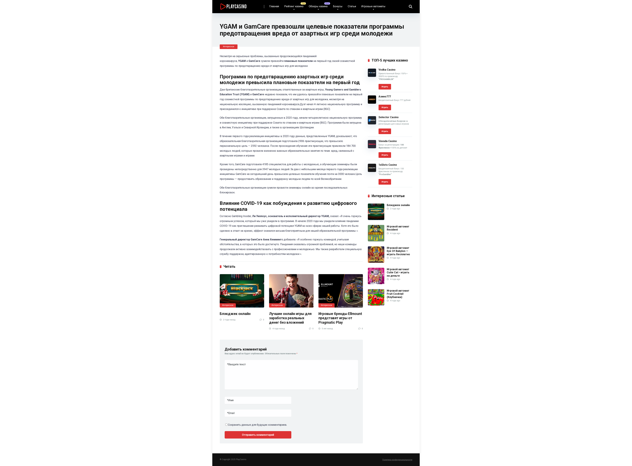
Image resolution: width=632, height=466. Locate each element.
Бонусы (337, 6)
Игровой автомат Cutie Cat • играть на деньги (398, 272)
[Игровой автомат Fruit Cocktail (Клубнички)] (376, 304)
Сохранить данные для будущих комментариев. (257, 424)
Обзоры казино (318, 6)
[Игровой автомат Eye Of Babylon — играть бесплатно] (376, 261)
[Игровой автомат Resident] (376, 240)
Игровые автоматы (373, 6)
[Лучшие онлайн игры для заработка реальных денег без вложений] (291, 291)
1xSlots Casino (388, 164)
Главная (274, 6)
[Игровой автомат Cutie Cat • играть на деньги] (376, 283)
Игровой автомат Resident (398, 228)
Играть (385, 87)
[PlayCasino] (233, 5)
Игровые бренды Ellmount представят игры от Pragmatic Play (340, 318)
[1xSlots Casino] (372, 171)
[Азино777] (372, 102)
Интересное (228, 46)
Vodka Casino (387, 69)
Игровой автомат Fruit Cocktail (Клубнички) (398, 293)
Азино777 (385, 96)
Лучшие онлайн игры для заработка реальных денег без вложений (290, 318)
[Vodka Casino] (372, 76)
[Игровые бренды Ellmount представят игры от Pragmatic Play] (340, 291)
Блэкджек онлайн (235, 314)
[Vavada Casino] (372, 147)
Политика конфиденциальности (397, 460)
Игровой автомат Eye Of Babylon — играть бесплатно (398, 251)
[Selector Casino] (372, 123)
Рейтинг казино (293, 6)
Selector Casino (389, 117)
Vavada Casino (388, 141)
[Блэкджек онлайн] (242, 291)
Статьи (352, 6)
